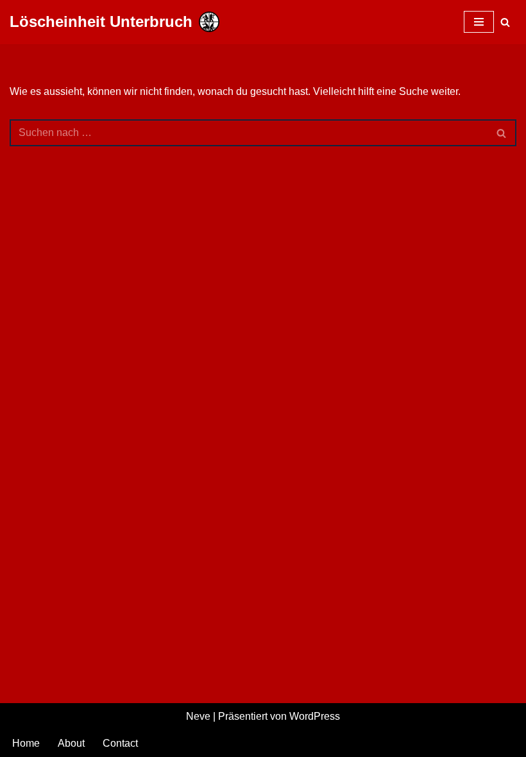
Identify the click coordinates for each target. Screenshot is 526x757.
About (71, 743)
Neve (198, 716)
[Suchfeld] (505, 22)
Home (26, 743)
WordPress (314, 716)
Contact (120, 743)
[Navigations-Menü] (479, 22)
